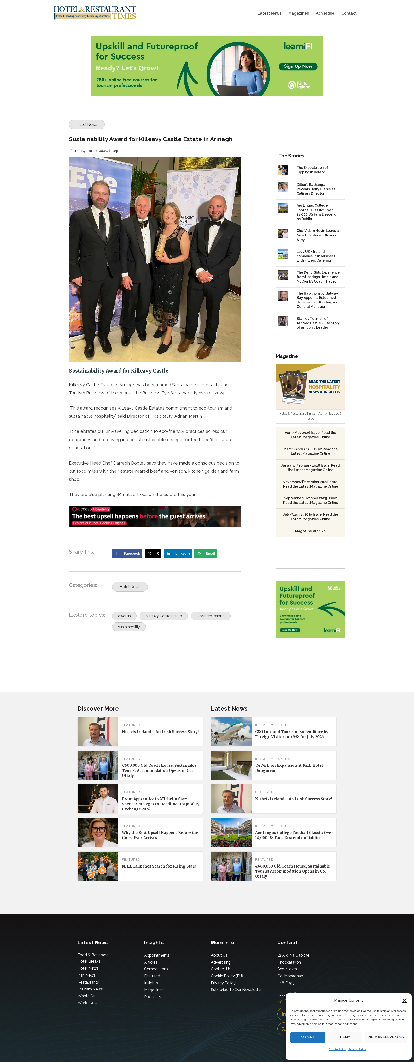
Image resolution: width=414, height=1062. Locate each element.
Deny (345, 1037)
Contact (349, 14)
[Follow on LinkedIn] (283, 1014)
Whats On (87, 996)
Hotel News (86, 124)
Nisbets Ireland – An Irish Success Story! (160, 732)
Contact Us (221, 969)
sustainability (129, 627)
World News (88, 1003)
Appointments (157, 955)
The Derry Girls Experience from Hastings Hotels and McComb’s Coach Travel (318, 277)
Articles (150, 962)
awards (124, 616)
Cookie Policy (337, 1049)
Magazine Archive (310, 531)
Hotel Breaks (89, 961)
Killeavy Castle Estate (164, 616)
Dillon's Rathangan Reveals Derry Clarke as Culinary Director (316, 189)
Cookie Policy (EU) (227, 976)
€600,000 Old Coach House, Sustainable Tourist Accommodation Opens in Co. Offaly (159, 770)
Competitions (156, 969)
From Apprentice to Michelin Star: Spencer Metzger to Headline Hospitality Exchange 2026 (160, 804)
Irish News (87, 975)
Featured (131, 725)
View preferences (386, 1037)
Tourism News (90, 989)
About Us (219, 955)
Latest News (269, 14)
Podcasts (152, 997)
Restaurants (88, 982)
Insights (151, 983)
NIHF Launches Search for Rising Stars (159, 866)
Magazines (298, 14)
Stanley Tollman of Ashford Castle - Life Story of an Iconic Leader (318, 323)
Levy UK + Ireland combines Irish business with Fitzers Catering (316, 256)
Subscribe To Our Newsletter (236, 989)
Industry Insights (272, 725)
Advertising (221, 962)
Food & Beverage (93, 955)
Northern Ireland (211, 616)
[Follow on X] (283, 1028)
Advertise (325, 14)
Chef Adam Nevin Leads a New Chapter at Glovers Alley (318, 235)
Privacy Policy (357, 1049)
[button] (404, 1000)
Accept (307, 1037)
